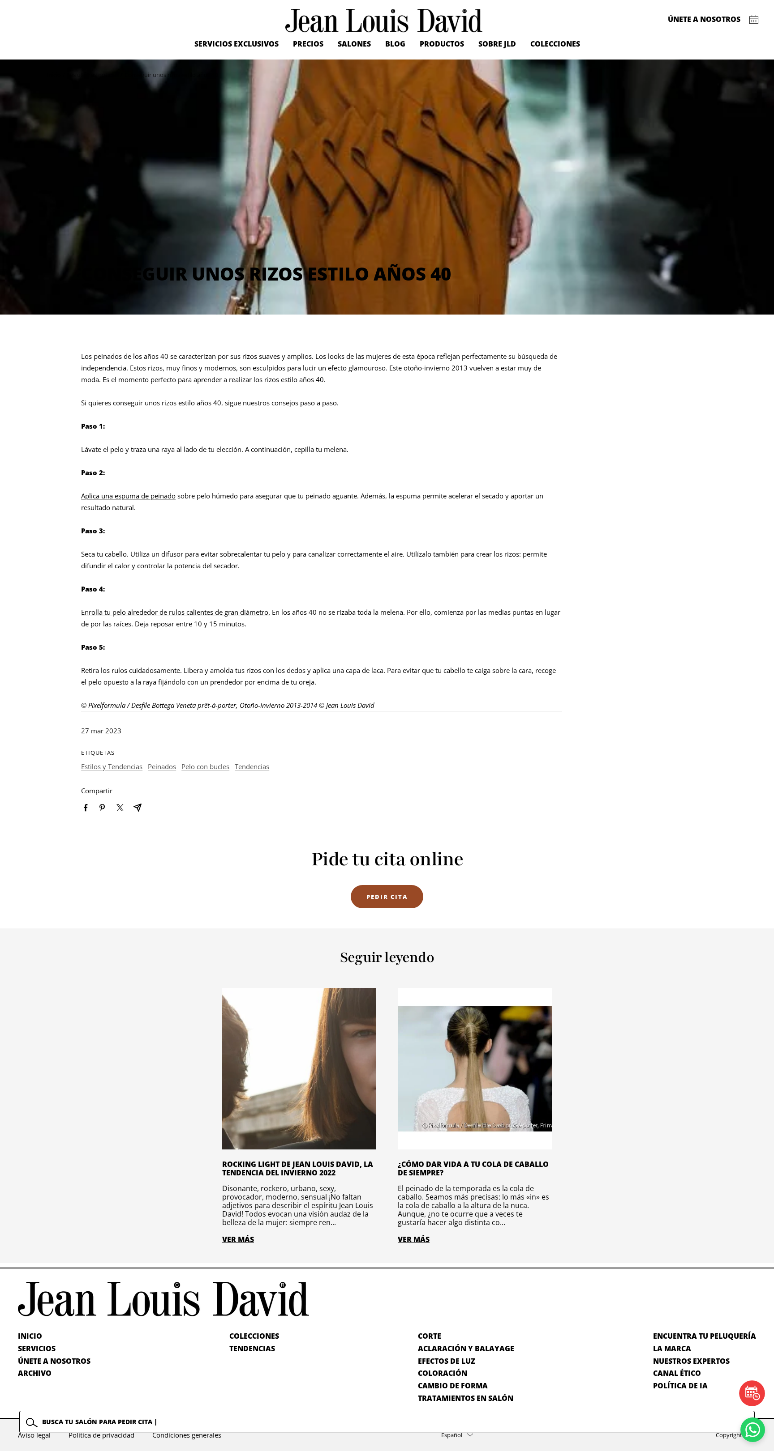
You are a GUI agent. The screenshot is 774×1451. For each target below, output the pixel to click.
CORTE (429, 1336)
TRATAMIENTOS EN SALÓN (465, 1398)
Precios (308, 44)
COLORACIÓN (442, 1373)
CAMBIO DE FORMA (453, 1386)
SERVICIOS (37, 1348)
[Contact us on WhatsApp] (752, 1429)
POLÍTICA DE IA (680, 1386)
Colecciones (555, 44)
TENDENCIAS (252, 1348)
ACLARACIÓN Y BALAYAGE (466, 1348)
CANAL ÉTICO (677, 1373)
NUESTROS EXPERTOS (691, 1361)
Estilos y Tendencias (111, 766)
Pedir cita (387, 897)
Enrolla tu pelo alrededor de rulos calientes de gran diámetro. (175, 612)
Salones (354, 44)
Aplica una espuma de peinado (128, 495)
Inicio (54, 75)
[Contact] (754, 19)
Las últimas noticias (93, 75)
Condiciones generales (186, 1434)
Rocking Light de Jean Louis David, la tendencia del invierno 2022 (297, 1168)
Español (451, 1435)
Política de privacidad (101, 1434)
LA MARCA (672, 1348)
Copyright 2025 (736, 1435)
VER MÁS (238, 1239)
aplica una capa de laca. (349, 670)
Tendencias (252, 766)
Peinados (162, 766)
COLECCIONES (254, 1336)
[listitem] (86, 808)
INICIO (30, 1336)
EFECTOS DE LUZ (446, 1361)
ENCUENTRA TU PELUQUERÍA (704, 1336)
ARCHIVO (35, 1373)
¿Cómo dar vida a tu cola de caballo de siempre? (473, 1168)
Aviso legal (34, 1434)
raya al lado (179, 449)
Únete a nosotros (704, 19)
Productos (442, 44)
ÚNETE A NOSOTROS (54, 1361)
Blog (395, 44)
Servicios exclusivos (236, 44)
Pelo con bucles (205, 766)
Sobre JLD (497, 44)
